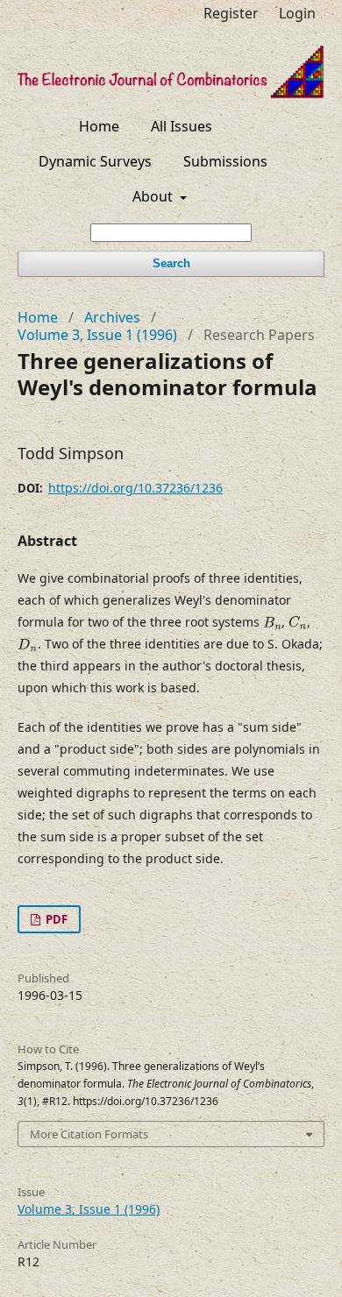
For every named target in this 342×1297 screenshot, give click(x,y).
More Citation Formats (89, 1134)
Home (99, 126)
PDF (55, 919)
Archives (112, 317)
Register (231, 13)
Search (171, 263)
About (154, 196)
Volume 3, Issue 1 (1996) (97, 335)
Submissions (225, 161)
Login (297, 13)
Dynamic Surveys (95, 161)
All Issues (181, 126)
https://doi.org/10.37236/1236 (135, 487)
